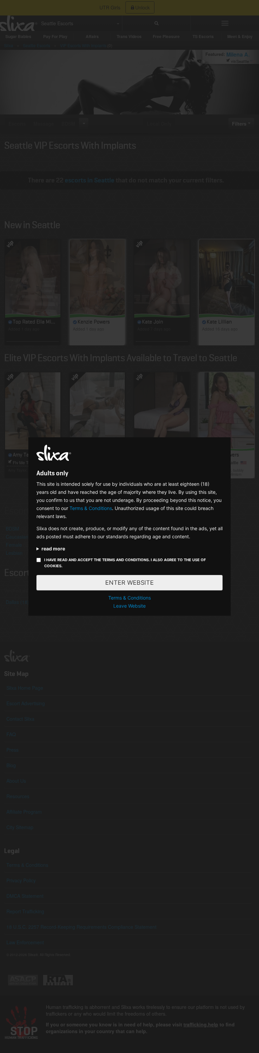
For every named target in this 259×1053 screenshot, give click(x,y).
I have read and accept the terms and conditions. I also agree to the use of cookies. (125, 562)
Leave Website (129, 606)
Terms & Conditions (90, 508)
